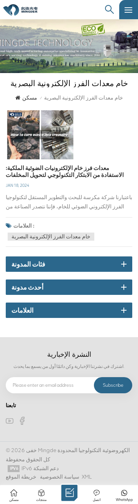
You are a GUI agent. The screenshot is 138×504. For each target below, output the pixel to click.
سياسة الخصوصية (59, 477)
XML (87, 477)
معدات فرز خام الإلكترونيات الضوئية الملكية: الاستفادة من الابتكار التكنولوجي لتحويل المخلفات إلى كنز (65, 171)
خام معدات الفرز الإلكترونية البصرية (51, 236)
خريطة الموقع (21, 477)
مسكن (29, 98)
